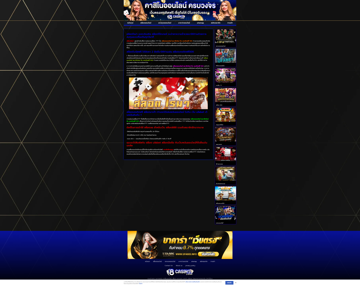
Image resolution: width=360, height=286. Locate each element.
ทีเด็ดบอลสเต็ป (220, 66)
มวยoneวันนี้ (219, 223)
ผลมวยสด (219, 144)
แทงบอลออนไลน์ (164, 23)
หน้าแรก (130, 23)
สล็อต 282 (219, 105)
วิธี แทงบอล (219, 164)
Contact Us (169, 265)
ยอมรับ (229, 283)
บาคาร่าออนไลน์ (184, 23)
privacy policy (190, 265)
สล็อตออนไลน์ (145, 23)
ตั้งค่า (140, 284)
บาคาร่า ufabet (187, 278)
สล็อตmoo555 (220, 203)
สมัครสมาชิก (215, 23)
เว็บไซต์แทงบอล (220, 184)
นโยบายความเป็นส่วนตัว (192, 282)
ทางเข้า (230, 23)
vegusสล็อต (219, 125)
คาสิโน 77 (219, 85)
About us (179, 265)
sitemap (200, 23)
